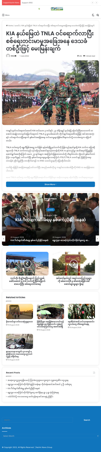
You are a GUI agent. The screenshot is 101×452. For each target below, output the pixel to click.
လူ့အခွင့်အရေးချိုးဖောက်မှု (50, 207)
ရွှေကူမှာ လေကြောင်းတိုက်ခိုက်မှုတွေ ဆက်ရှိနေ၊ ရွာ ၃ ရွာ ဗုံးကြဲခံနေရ (50, 219)
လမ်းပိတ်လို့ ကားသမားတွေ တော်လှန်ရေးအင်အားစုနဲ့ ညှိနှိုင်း (30, 397)
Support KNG (27, 3)
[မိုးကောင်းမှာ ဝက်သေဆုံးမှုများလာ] (19, 311)
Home (10, 25)
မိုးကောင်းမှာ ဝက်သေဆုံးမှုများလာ (19, 321)
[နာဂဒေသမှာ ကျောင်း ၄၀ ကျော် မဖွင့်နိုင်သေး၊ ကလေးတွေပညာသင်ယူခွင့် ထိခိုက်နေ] (19, 341)
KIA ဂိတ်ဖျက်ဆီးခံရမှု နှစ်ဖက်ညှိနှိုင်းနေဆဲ (24, 388)
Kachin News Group (44, 447)
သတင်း (17, 25)
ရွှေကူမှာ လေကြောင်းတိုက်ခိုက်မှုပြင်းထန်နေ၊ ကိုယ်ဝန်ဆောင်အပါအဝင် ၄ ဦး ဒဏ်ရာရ (40, 384)
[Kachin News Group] (50, 8)
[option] (50, 219)
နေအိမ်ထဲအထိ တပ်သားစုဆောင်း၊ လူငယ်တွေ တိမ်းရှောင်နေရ (81, 322)
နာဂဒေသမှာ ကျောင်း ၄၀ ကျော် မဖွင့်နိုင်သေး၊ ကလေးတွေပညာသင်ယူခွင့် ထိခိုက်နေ (19, 354)
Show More (50, 184)
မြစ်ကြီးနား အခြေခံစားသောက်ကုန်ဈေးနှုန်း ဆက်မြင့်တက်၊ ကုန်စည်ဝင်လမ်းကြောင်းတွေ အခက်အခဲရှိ (50, 324)
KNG (12, 56)
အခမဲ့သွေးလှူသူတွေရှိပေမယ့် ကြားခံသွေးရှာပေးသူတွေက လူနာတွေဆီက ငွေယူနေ (38, 380)
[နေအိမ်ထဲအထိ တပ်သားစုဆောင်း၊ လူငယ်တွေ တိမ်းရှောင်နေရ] (81, 311)
